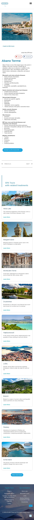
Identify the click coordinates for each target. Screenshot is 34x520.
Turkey (9, 503)
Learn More (6, 217)
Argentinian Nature (9, 493)
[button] (30, 3)
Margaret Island (8, 240)
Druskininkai (7, 302)
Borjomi (5, 396)
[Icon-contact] (30, 516)
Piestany (6, 427)
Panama (9, 491)
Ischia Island (7, 460)
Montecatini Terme (9, 271)
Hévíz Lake (7, 209)
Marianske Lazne (24, 493)
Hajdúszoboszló (8, 333)
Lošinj (5, 364)
